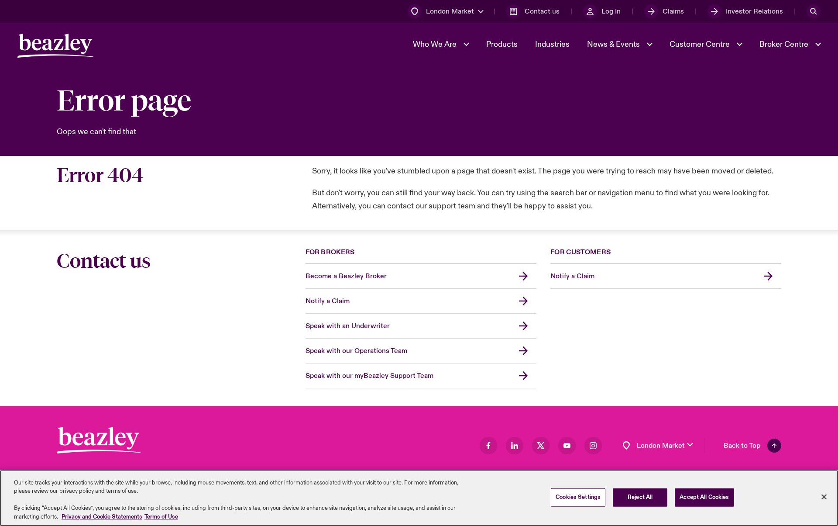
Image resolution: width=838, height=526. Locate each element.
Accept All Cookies (704, 497)
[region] (419, 498)
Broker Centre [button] (784, 44)
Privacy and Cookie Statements (102, 516)
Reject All (640, 497)
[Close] (824, 497)
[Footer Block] (99, 440)
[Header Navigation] (55, 46)
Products (502, 44)
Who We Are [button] (435, 44)
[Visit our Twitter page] (541, 445)
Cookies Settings (578, 497)
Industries (552, 44)
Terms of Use (161, 516)
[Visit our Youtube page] (567, 445)
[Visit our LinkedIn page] (514, 445)
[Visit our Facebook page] (488, 445)
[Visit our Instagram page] (593, 445)
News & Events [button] (614, 44)
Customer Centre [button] (701, 44)
